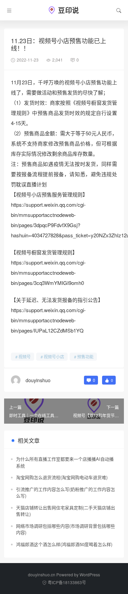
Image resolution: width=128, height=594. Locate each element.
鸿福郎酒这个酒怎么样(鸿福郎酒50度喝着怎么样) (64, 544)
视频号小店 (54, 356)
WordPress (90, 574)
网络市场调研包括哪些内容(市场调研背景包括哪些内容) (65, 529)
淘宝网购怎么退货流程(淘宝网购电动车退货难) (62, 477)
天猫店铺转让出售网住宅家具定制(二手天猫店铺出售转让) (65, 510)
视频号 (24, 356)
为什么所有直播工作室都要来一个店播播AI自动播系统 (65, 462)
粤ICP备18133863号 (67, 582)
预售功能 (85, 356)
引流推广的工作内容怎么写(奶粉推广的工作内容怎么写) (65, 492)
